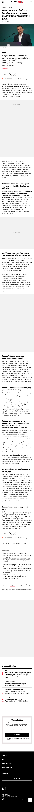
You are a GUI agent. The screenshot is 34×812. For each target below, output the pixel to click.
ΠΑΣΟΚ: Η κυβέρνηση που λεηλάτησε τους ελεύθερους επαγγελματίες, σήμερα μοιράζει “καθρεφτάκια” (16, 559)
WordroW (4, 591)
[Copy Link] (14, 74)
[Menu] (3, 2)
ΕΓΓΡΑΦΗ (17, 778)
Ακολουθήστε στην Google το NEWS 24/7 (13, 584)
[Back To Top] (30, 800)
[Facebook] (3, 74)
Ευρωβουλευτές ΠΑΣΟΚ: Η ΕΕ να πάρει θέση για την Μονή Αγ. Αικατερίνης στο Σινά (17, 565)
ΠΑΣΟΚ (10, 7)
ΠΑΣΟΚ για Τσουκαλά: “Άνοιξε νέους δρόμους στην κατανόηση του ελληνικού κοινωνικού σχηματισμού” (17, 570)
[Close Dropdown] (31, 755)
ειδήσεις (12, 585)
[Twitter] (6, 74)
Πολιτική (4, 7)
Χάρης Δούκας (16, 543)
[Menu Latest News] (31, 2)
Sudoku (29, 589)
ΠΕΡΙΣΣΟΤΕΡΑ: (6, 550)
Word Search (11, 591)
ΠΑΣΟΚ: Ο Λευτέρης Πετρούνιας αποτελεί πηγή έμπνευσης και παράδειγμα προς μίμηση (17, 554)
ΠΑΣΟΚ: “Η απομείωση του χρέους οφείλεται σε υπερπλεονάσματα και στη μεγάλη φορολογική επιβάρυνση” (17, 576)
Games (9, 589)
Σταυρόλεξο (23, 589)
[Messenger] (10, 74)
